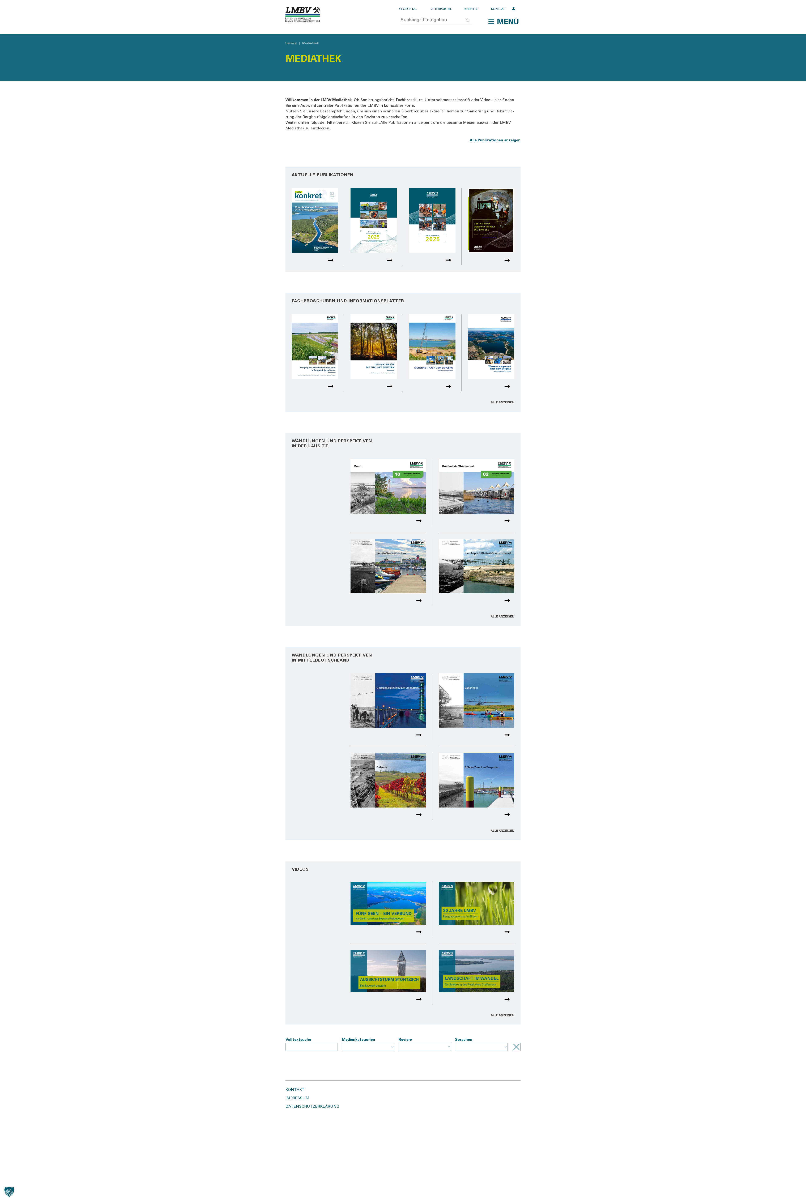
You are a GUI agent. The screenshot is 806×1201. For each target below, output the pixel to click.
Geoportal (408, 9)
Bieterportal (441, 9)
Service (290, 43)
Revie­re (405, 1040)
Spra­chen (463, 1040)
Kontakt (498, 9)
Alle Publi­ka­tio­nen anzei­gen (495, 140)
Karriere (471, 9)
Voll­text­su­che (298, 1040)
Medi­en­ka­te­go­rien (358, 1040)
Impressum (297, 1098)
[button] (503, 22)
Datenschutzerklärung (312, 1107)
